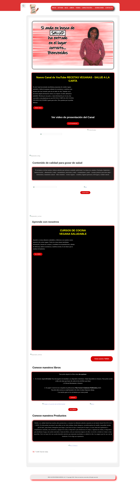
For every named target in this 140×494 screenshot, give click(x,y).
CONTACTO (109, 7)
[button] (38, 107)
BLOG (66, 7)
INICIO (54, 7)
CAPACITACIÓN (87, 8)
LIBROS (72, 7)
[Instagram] (23, 23)
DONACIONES (99, 7)
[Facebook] (23, 12)
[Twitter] (23, 29)
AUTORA (60, 7)
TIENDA (78, 7)
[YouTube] (23, 34)
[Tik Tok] (23, 45)
